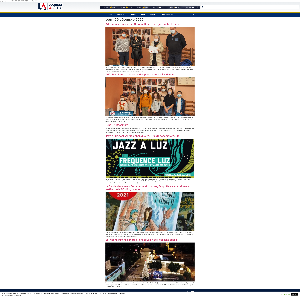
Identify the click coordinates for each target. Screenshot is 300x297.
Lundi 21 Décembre (116, 124)
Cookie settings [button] (285, 294)
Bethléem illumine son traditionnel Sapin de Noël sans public (141, 239)
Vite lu (143, 15)
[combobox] (250, 7)
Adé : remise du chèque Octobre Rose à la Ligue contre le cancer (143, 24)
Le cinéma (152, 15)
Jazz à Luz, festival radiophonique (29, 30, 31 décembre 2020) (142, 135)
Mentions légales (167, 15)
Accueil (110, 15)
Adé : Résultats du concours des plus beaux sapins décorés (140, 74)
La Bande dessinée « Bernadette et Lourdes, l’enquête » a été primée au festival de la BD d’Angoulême (147, 188)
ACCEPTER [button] (294, 294)
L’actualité (120, 15)
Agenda (133, 15)
